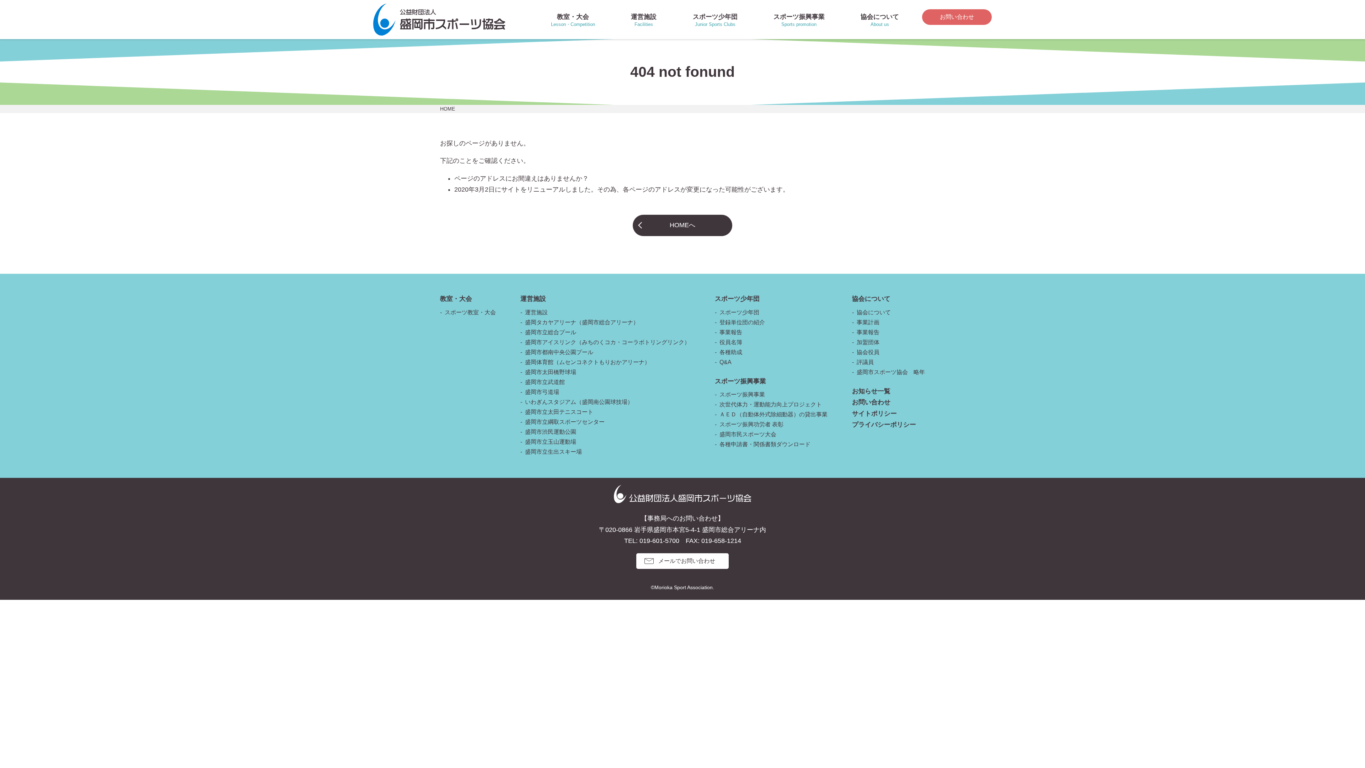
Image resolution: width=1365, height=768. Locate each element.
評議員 (865, 362)
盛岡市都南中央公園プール (559, 352)
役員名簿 (730, 342)
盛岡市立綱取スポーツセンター (565, 422)
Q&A (725, 362)
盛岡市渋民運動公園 (550, 432)
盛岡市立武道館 (545, 382)
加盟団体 (868, 342)
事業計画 (868, 322)
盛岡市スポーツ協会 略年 (891, 372)
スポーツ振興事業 (742, 394)
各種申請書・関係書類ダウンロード (764, 444)
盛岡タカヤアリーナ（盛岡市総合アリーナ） (582, 322)
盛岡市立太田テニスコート (559, 412)
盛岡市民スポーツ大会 (747, 434)
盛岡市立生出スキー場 (553, 452)
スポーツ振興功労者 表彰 (751, 424)
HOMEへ (682, 225)
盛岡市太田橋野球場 (550, 372)
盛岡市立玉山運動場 (550, 442)
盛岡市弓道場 (542, 392)
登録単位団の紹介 (742, 322)
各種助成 (730, 352)
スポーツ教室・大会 (470, 312)
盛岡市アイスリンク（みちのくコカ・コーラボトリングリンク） (607, 342)
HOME (447, 109)
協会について (874, 312)
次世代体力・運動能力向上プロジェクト (770, 404)
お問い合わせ (957, 17)
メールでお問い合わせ (686, 561)
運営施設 (536, 312)
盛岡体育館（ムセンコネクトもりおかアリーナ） (587, 362)
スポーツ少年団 (739, 312)
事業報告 (730, 332)
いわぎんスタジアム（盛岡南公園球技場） (579, 402)
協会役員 (868, 352)
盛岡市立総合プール (550, 332)
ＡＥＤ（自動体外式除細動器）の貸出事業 (773, 414)
